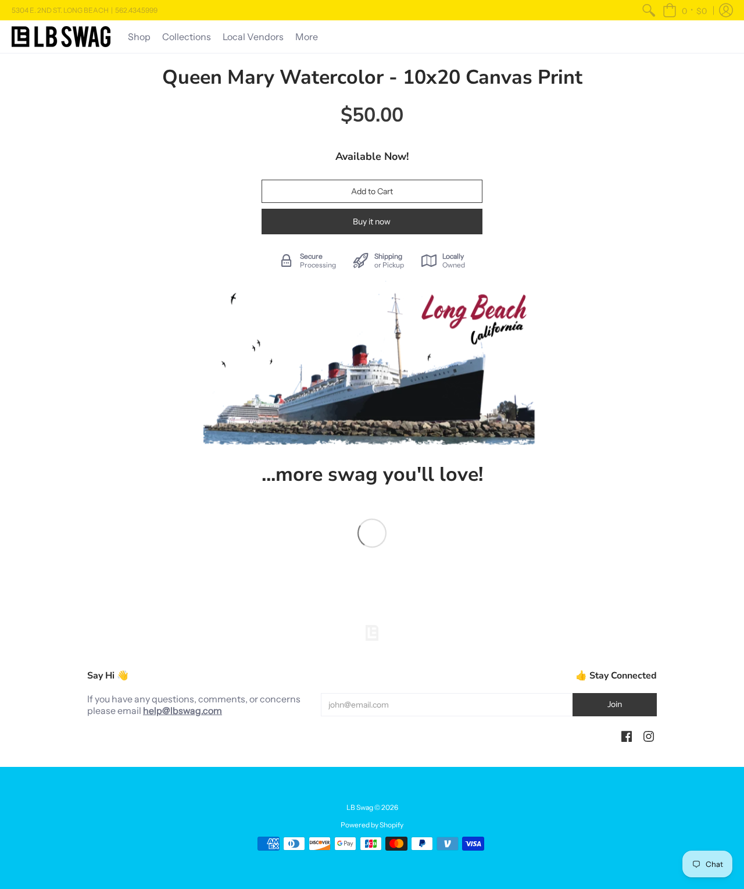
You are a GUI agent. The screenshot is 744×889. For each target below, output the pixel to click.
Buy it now (372, 221)
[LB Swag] (61, 36)
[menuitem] (648, 10)
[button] (684, 10)
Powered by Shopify (372, 824)
